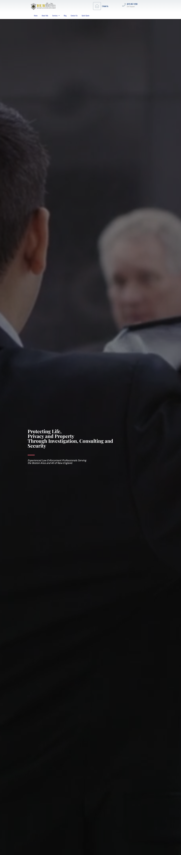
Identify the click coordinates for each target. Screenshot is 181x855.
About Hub (45, 15)
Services (55, 15)
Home (35, 15)
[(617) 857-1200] (124, 5)
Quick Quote (85, 15)
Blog (65, 15)
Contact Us (74, 15)
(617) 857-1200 (132, 4)
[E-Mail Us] (97, 6)
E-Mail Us (105, 6)
